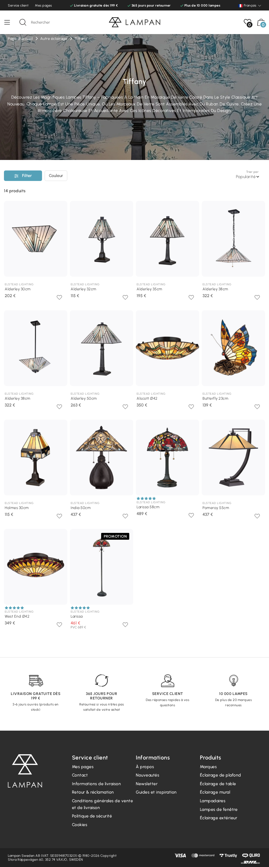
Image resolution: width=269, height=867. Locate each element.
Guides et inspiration (156, 792)
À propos (145, 766)
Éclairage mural (215, 792)
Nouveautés (147, 775)
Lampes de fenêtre (219, 809)
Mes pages (43, 5)
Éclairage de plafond (220, 775)
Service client (18, 5)
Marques (208, 766)
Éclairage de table (218, 783)
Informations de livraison (96, 783)
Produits (15, 190)
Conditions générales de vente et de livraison (102, 804)
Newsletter (147, 783)
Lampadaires (213, 800)
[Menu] (9, 22)
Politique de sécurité (92, 816)
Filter (26, 175)
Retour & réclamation (93, 792)
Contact (80, 775)
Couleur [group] (56, 175)
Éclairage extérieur (218, 817)
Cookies (79, 824)
